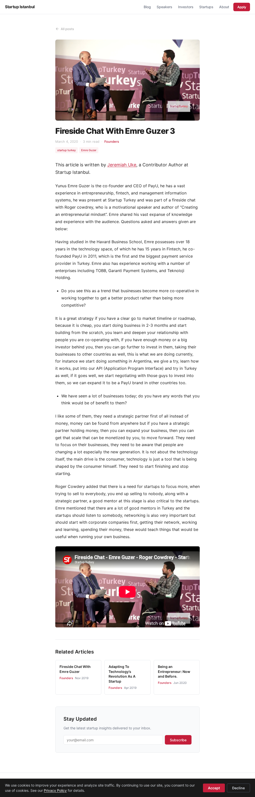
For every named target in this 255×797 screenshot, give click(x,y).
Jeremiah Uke (121, 164)
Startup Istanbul (20, 6)
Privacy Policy (55, 790)
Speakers (164, 7)
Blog (147, 7)
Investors (185, 7)
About (224, 7)
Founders (111, 141)
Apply (241, 7)
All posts (67, 29)
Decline (238, 788)
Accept (214, 788)
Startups (206, 7)
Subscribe (178, 740)
